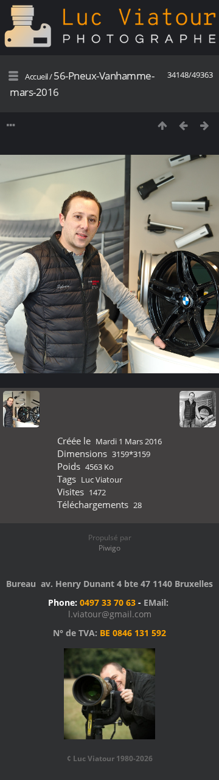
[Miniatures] (162, 125)
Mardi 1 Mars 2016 (129, 441)
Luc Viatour (101, 479)
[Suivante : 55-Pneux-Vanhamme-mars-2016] (204, 125)
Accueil (36, 76)
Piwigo (109, 548)
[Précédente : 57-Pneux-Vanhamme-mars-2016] (183, 125)
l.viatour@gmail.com (109, 614)
